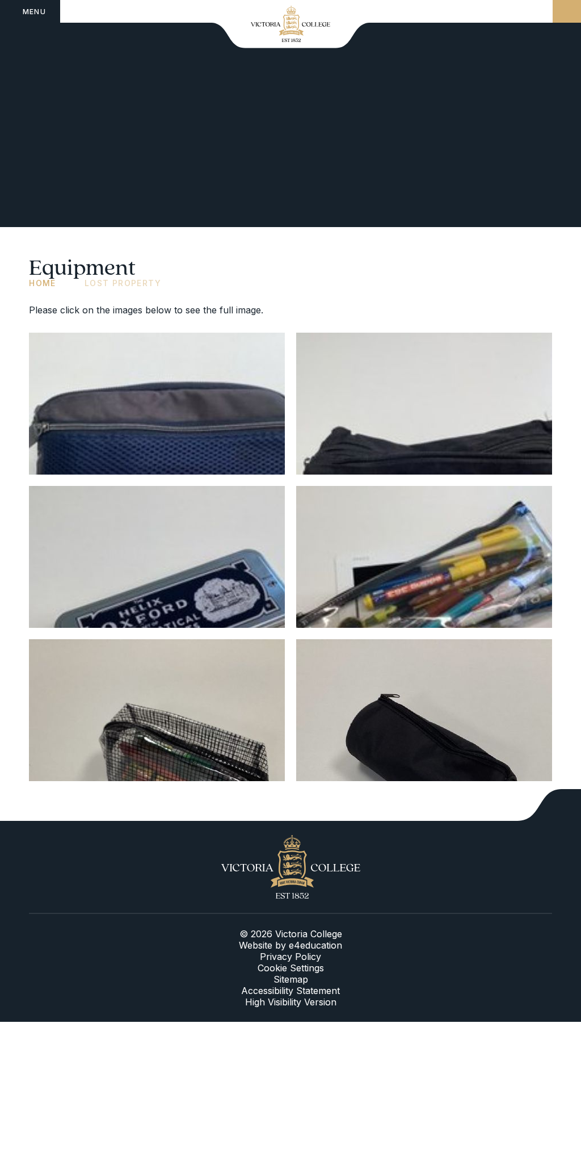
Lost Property (123, 283)
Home (42, 283)
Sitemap (290, 979)
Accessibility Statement (290, 990)
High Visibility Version (290, 1002)
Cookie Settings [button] (291, 968)
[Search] (567, 11)
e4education (315, 945)
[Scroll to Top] (549, 805)
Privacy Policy (290, 956)
